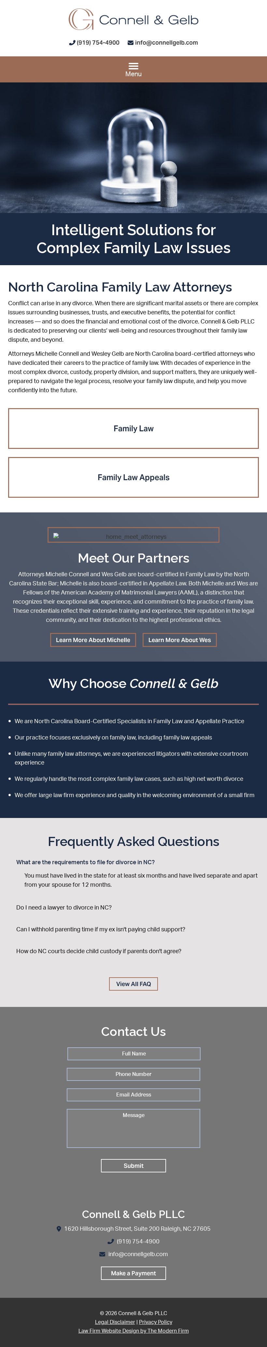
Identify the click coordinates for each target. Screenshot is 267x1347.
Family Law (134, 428)
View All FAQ (133, 984)
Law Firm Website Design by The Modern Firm (133, 1331)
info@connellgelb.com (166, 42)
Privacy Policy (155, 1322)
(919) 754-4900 (98, 42)
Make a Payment (133, 1273)
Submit (134, 1165)
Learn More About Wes (179, 640)
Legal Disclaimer (115, 1322)
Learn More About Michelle (93, 640)
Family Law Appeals (134, 477)
